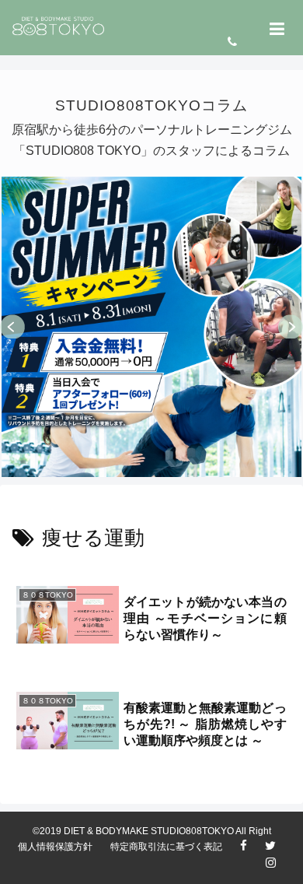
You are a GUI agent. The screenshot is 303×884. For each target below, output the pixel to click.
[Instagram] (278, 864)
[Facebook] (251, 847)
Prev (12, 326)
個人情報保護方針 (55, 846)
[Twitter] (278, 847)
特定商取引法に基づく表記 (166, 846)
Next (290, 326)
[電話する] (240, 42)
